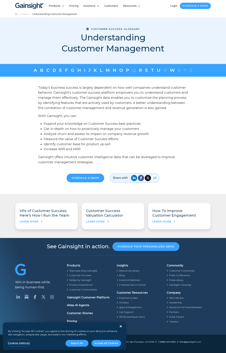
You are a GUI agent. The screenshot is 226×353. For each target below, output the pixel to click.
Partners (174, 312)
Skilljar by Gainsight (80, 280)
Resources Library (129, 270)
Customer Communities (83, 289)
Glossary (25, 14)
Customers (111, 5)
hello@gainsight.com (190, 341)
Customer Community (182, 270)
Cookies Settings (19, 343)
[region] (64, 336)
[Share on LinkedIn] (134, 178)
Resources (130, 5)
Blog (122, 275)
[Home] (16, 14)
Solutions (89, 5)
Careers (173, 321)
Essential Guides (128, 297)
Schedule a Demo (195, 5)
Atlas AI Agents (78, 305)
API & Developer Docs (132, 316)
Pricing (73, 5)
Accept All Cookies (106, 343)
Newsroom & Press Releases (185, 307)
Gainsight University (180, 284)
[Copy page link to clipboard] (155, 178)
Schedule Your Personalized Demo (145, 246)
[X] (43, 297)
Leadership (175, 302)
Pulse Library (176, 280)
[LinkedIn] (18, 297)
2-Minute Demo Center (132, 284)
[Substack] (26, 297)
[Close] (121, 326)
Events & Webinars (129, 280)
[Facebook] (35, 297)
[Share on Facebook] (141, 178)
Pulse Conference (179, 275)
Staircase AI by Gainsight (83, 270)
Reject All (77, 343)
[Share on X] (148, 178)
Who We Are (176, 297)
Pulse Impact (176, 316)
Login (173, 5)
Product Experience (81, 284)
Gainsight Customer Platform (88, 297)
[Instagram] (52, 297)
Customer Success (80, 275)
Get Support (126, 312)
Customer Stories (80, 313)
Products (54, 5)
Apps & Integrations (130, 307)
